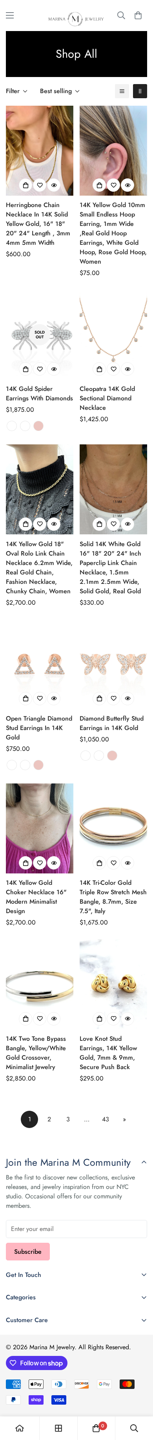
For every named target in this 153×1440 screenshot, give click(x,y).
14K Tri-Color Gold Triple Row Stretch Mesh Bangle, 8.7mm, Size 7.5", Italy (113, 896)
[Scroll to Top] (139, 1398)
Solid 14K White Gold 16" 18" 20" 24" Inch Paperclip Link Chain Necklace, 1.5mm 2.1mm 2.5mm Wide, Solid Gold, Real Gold (110, 567)
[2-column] (140, 91)
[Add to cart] (25, 524)
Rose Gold (38, 426)
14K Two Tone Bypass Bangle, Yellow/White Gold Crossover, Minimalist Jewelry (36, 1052)
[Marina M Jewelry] (76, 15)
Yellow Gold (25, 426)
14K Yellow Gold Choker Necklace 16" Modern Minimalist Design (36, 896)
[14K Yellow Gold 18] (39, 489)
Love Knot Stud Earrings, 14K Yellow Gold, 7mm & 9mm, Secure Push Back (108, 1052)
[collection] (58, 1428)
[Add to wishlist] (39, 185)
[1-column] (122, 91)
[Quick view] (53, 185)
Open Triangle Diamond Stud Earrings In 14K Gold (39, 728)
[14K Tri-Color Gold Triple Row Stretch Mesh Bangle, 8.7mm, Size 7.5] (113, 828)
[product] (19, 1428)
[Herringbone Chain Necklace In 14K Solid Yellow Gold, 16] (39, 151)
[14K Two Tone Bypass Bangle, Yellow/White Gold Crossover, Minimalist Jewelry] (39, 984)
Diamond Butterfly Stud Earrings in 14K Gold (112, 723)
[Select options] (25, 185)
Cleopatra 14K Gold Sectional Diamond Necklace (107, 398)
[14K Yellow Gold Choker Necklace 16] (39, 828)
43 (105, 1119)
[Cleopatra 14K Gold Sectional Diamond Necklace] (113, 335)
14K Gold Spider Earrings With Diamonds (39, 393)
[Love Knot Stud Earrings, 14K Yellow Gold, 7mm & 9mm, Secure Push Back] (113, 984)
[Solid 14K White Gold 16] (113, 489)
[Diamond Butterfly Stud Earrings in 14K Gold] (113, 664)
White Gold (11, 426)
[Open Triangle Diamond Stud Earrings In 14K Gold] (39, 664)
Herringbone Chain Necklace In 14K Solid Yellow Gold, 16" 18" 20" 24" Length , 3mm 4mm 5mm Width (38, 223)
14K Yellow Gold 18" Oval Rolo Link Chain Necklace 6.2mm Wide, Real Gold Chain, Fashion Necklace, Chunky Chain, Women (39, 567)
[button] (138, 15)
